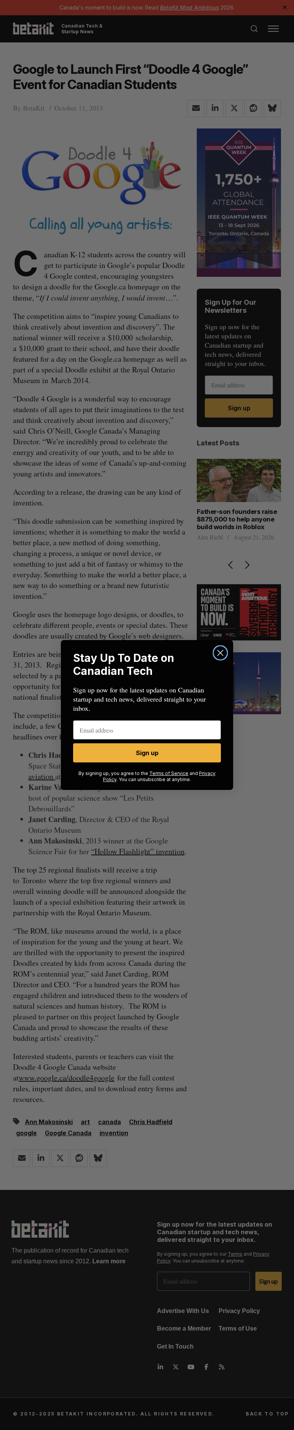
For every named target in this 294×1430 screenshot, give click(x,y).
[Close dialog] (220, 653)
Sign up (147, 753)
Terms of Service (168, 773)
